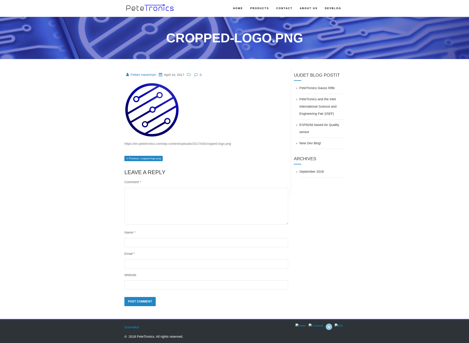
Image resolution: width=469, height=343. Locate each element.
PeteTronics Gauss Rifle (317, 88)
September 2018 (311, 171)
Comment (132, 182)
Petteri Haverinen (143, 75)
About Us (308, 8)
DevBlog (333, 8)
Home (238, 8)
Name (129, 232)
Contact (284, 8)
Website (130, 275)
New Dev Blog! (310, 143)
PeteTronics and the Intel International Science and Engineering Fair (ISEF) (318, 106)
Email (129, 254)
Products (259, 8)
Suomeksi (131, 327)
